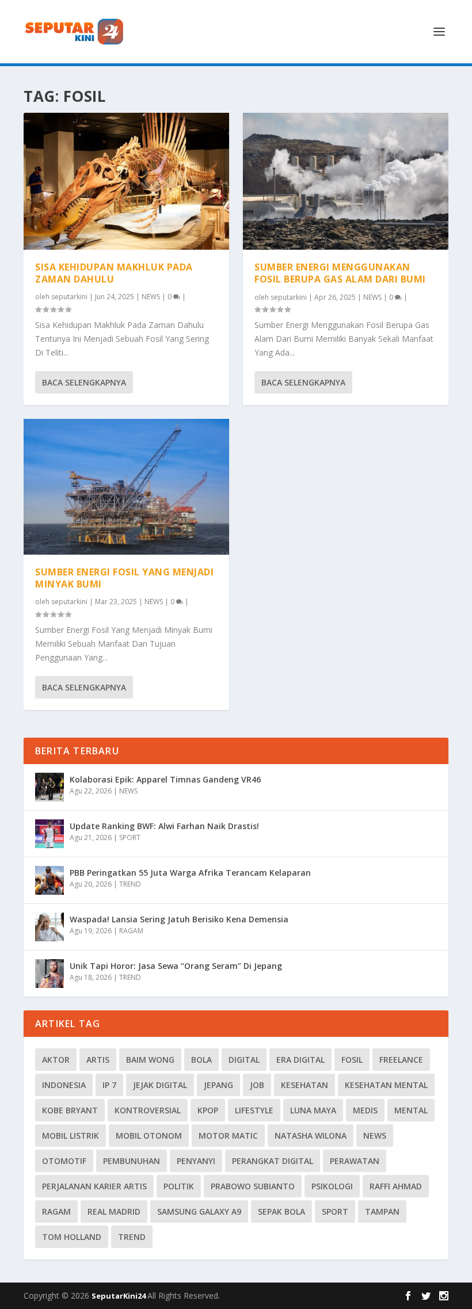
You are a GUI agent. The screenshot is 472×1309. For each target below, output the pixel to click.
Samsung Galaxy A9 (199, 1211)
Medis (365, 1110)
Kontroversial (148, 1110)
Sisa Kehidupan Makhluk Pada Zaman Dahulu (114, 273)
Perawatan (354, 1160)
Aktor (56, 1059)
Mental (411, 1110)
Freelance (401, 1059)
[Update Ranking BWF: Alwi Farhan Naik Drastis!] (49, 833)
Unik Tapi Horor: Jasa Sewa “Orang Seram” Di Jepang (176, 965)
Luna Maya (313, 1110)
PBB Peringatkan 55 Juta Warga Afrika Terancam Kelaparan (190, 872)
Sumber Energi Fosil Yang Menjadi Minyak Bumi (124, 578)
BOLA (201, 1059)
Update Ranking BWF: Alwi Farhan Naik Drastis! (164, 825)
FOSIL (352, 1059)
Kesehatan (304, 1084)
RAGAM (131, 931)
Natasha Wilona (311, 1135)
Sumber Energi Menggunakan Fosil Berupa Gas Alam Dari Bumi (340, 273)
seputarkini (69, 297)
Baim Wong (150, 1059)
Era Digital (300, 1059)
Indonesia (64, 1084)
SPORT (129, 837)
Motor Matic (228, 1135)
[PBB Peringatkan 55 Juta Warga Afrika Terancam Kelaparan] (49, 880)
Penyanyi (196, 1160)
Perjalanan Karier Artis (94, 1186)
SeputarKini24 (119, 1296)
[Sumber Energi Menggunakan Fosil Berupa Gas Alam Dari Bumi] (345, 181)
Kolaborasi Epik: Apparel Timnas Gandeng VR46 (165, 779)
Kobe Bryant (70, 1110)
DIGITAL (244, 1059)
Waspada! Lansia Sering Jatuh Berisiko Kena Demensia (179, 919)
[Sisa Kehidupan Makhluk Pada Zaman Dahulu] (126, 181)
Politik (178, 1186)
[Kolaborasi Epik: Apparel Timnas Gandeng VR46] (49, 787)
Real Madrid (113, 1211)
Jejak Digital (160, 1084)
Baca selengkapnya (84, 382)
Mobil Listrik (70, 1135)
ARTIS (97, 1059)
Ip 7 (109, 1084)
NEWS (151, 297)
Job (257, 1084)
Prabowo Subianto (253, 1186)
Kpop (207, 1110)
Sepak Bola (281, 1211)
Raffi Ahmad (396, 1186)
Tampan (382, 1211)
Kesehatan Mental (386, 1084)
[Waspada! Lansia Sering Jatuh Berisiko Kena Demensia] (49, 927)
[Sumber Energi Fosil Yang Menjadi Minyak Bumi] (126, 487)
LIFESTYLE (254, 1110)
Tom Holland (71, 1236)
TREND (130, 884)
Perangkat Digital (272, 1160)
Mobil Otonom (149, 1135)
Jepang (218, 1084)
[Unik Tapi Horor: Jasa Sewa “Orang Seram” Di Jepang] (49, 973)
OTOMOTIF (64, 1160)
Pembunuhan (131, 1160)
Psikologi (332, 1186)
